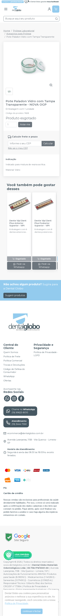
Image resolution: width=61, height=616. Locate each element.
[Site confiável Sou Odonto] (17, 555)
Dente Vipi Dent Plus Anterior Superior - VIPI (17, 223)
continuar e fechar (32, 611)
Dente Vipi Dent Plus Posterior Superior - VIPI (42, 223)
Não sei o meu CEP (18, 148)
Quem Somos (10, 352)
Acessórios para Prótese (18, 33)
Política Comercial (12, 361)
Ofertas (7, 380)
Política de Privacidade (16, 603)
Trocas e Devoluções (14, 365)
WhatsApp (9, 376)
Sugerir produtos (15, 295)
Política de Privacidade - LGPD (46, 354)
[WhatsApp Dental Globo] (6, 398)
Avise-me (25, 124)
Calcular (48, 143)
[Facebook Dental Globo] (21, 398)
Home (6, 30)
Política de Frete (11, 356)
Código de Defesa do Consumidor (14, 371)
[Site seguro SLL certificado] (17, 537)
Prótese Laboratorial (23, 30)
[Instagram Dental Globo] (14, 398)
